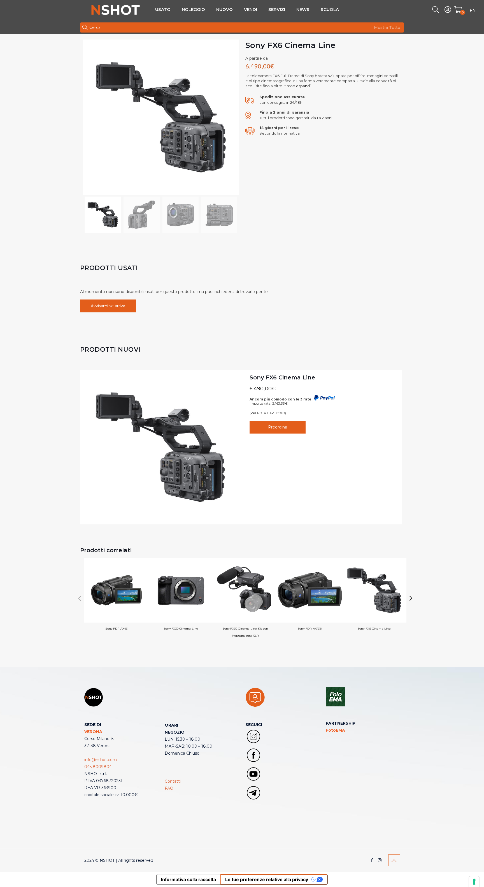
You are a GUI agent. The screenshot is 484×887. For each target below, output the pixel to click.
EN (473, 10)
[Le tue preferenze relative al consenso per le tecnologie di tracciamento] (474, 881)
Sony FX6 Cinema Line (282, 377)
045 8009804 (98, 766)
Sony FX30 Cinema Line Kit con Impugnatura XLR (245, 632)
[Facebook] (372, 860)
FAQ (169, 788)
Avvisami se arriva (108, 305)
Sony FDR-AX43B (310, 628)
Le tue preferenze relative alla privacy (266, 879)
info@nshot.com (100, 759)
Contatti (173, 781)
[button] (411, 598)
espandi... (304, 86)
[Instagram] (380, 860)
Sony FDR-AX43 (116, 628)
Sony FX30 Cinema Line (181, 628)
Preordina (277, 427)
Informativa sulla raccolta (188, 879)
